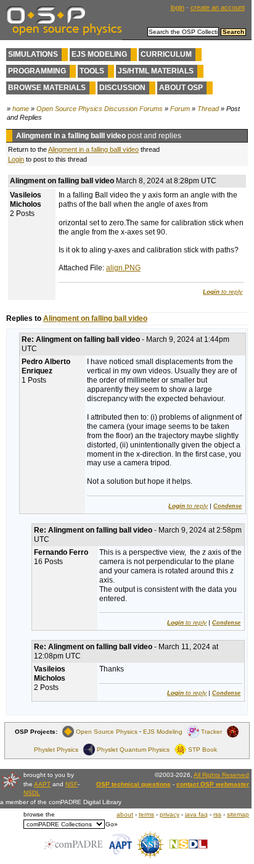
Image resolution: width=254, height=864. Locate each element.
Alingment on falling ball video (95, 318)
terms (146, 814)
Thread (208, 108)
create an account (217, 7)
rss (217, 814)
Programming (37, 71)
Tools (92, 71)
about (125, 814)
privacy (169, 814)
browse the (39, 814)
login (177, 7)
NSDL (31, 792)
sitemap (238, 814)
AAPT (42, 784)
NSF (71, 784)
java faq (196, 814)
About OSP (181, 87)
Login (16, 159)
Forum (180, 108)
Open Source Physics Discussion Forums (99, 108)
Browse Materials (47, 87)
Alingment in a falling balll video (93, 149)
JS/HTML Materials (156, 71)
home (20, 108)
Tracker (211, 731)
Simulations (33, 54)
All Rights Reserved (221, 774)
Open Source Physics (106, 731)
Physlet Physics (56, 749)
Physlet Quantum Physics (133, 749)
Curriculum (166, 54)
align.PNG (123, 268)
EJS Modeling (99, 54)
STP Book (202, 749)
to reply (222, 291)
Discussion (122, 87)
